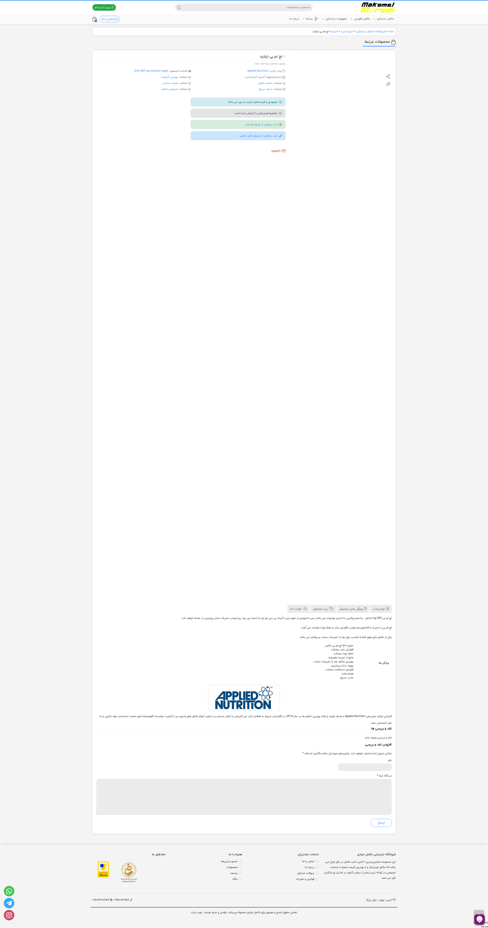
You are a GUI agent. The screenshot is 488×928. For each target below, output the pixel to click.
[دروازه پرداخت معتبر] (103, 872)
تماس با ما (108, 19)
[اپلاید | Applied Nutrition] (244, 697)
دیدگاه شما (384, 776)
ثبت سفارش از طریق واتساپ (261, 124)
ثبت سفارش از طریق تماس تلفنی (259, 136)
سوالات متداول (305, 873)
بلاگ (235, 879)
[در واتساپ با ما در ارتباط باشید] (9, 891)
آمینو (334, 31)
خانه (391, 31)
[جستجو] (179, 7)
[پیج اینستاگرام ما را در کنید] (9, 915)
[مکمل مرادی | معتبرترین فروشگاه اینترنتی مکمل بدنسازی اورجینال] (378, 7)
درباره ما (294, 19)
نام (390, 760)
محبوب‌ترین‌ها (229, 861)
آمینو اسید (347, 31)
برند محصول (321, 609)
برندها (309, 19)
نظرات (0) (296, 609)
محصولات (232, 867)
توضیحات (379, 609)
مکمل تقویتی (361, 19)
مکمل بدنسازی (385, 19)
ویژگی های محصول (352, 609)
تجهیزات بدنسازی (336, 19)
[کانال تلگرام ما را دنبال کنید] (9, 903)
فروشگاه (381, 31)
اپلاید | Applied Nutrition (261, 71)
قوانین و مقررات (305, 879)
